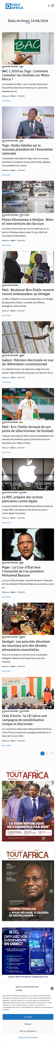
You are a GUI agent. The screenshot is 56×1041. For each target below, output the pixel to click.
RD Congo (23, 492)
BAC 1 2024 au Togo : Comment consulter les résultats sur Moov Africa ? (25, 75)
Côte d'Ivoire (24, 215)
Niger (21, 562)
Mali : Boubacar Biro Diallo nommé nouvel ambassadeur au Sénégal (28, 292)
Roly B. (13, 96)
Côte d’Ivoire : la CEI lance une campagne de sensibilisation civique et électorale (24, 720)
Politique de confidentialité (28, 1037)
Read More (6, 101)
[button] (52, 988)
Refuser (28, 1024)
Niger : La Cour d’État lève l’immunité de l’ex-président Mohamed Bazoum (23, 571)
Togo (21, 66)
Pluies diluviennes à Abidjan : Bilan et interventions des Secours (27, 222)
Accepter (28, 1017)
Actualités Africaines (10, 66)
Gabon (21, 355)
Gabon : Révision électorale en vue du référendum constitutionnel (27, 362)
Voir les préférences (28, 1031)
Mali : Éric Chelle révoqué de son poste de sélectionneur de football (27, 429)
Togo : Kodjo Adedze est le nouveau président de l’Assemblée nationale (27, 149)
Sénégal (22, 637)
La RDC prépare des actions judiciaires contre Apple (22, 499)
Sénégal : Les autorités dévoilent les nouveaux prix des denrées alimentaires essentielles (26, 645)
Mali (21, 422)
